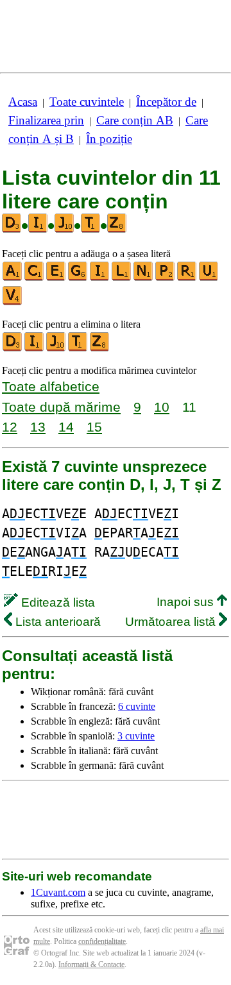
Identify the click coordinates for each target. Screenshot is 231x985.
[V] (13, 302)
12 (9, 426)
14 (66, 426)
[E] (56, 278)
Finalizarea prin (46, 120)
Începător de (166, 101)
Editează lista (56, 602)
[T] (78, 348)
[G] (78, 278)
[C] (35, 278)
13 (38, 426)
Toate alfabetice (50, 386)
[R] (187, 278)
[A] (13, 278)
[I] (100, 278)
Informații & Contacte (91, 964)
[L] (122, 278)
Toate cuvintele (86, 101)
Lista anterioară (56, 621)
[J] (56, 348)
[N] (144, 278)
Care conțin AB (134, 120)
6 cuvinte (136, 706)
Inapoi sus (187, 602)
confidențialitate (102, 941)
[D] (13, 348)
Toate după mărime (61, 407)
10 (161, 407)
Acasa (22, 101)
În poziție (109, 139)
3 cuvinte (136, 735)
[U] (209, 278)
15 (94, 426)
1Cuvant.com (58, 892)
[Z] (100, 348)
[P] (165, 278)
